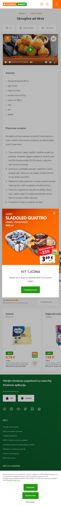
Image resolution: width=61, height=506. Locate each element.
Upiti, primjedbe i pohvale (12, 431)
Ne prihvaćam (30, 495)
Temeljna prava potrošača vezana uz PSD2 (18, 445)
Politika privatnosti (10, 436)
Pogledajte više (46, 302)
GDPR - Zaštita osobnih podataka (15, 440)
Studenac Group (9, 458)
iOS (11, 398)
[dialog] (30, 488)
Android (28, 398)
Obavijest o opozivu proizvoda (14, 449)
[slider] (16, 62)
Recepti (22, 13)
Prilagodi (30, 502)
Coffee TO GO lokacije (11, 453)
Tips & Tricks (36, 13)
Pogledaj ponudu (30, 290)
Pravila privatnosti (13, 480)
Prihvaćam (30, 487)
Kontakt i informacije (10, 427)
